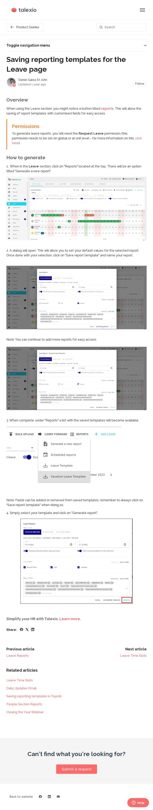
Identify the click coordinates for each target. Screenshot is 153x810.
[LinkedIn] (32, 630)
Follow (139, 83)
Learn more (69, 619)
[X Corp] (27, 630)
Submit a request (76, 769)
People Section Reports (24, 704)
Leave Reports (17, 656)
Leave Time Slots (133, 656)
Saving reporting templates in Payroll (33, 696)
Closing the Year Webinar (24, 712)
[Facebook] (21, 630)
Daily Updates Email (21, 688)
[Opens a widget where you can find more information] (138, 803)
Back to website (21, 796)
